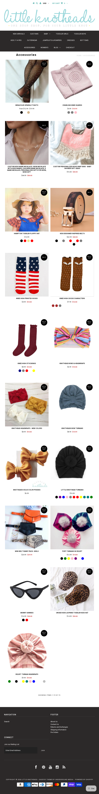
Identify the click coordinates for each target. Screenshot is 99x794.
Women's (44, 47)
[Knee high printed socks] (27, 275)
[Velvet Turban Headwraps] (27, 650)
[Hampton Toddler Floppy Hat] (27, 209)
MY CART (58, 3)
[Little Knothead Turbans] (72, 466)
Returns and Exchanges (59, 727)
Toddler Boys (80, 34)
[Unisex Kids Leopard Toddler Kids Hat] (72, 589)
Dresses (71, 40)
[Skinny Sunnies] (27, 589)
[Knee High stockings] (27, 340)
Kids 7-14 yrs (16, 40)
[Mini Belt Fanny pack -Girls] (27, 527)
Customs (34, 34)
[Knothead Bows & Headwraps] (72, 340)
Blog (56, 47)
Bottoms (84, 40)
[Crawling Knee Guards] (72, 81)
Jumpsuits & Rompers (52, 40)
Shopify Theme (45, 779)
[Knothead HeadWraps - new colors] (27, 404)
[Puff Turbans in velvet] (72, 527)
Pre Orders (54, 732)
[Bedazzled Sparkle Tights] (27, 81)
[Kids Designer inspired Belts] (72, 210)
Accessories (29, 47)
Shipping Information (58, 730)
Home (79, 55)
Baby (46, 34)
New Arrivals (19, 34)
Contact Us (55, 724)
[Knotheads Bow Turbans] (72, 397)
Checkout (70, 47)
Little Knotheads (29, 779)
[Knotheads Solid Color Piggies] (27, 466)
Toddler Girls (62, 34)
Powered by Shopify (84, 779)
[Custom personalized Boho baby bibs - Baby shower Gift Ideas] (72, 143)
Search (6, 722)
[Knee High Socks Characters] (72, 275)
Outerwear (32, 40)
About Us (54, 722)
